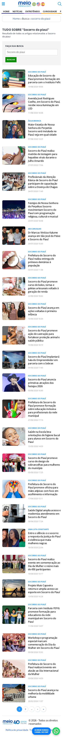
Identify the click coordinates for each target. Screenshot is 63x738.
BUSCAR (11, 60)
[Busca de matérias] (59, 4)
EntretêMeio (32, 11)
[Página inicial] (24, 4)
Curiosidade (50, 11)
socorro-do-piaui (40, 18)
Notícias (17, 11)
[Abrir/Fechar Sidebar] (3, 4)
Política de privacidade (17, 730)
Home (6, 11)
